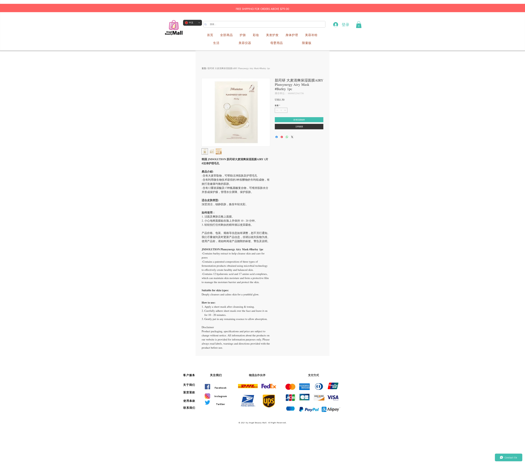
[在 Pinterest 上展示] (281, 137)
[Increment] (285, 110)
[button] (359, 24)
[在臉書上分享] (276, 137)
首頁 (204, 68)
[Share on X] (292, 137)
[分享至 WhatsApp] (287, 137)
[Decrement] (277, 110)
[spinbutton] (281, 110)
